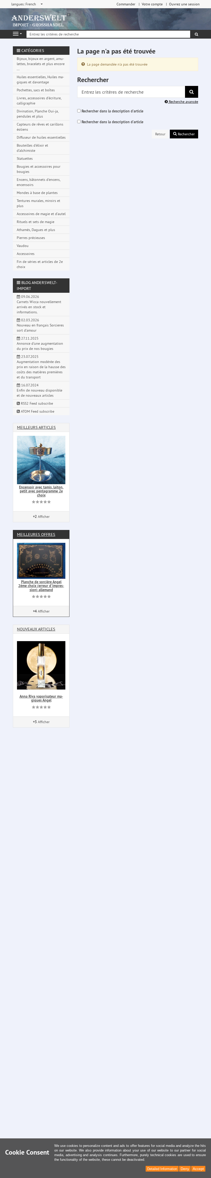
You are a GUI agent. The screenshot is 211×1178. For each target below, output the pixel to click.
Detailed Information (162, 1169)
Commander (126, 4)
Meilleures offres (36, 534)
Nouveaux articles (36, 629)
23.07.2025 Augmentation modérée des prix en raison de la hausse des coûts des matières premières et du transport (41, 366)
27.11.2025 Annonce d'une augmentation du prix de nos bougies (40, 343)
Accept (198, 1169)
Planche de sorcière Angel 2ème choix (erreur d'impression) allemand (41, 586)
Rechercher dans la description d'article (112, 111)
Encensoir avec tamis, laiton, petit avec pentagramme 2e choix (41, 491)
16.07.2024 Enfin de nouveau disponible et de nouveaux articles (39, 390)
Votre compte (152, 4)
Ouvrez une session (184, 4)
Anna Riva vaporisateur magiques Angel (41, 698)
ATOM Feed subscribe (37, 411)
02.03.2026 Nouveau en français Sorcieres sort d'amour (40, 325)
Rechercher (186, 134)
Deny (185, 1169)
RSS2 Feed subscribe (36, 403)
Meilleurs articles (36, 427)
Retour (160, 134)
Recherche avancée (183, 101)
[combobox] (27, 4)
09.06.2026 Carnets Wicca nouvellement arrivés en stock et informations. (39, 304)
